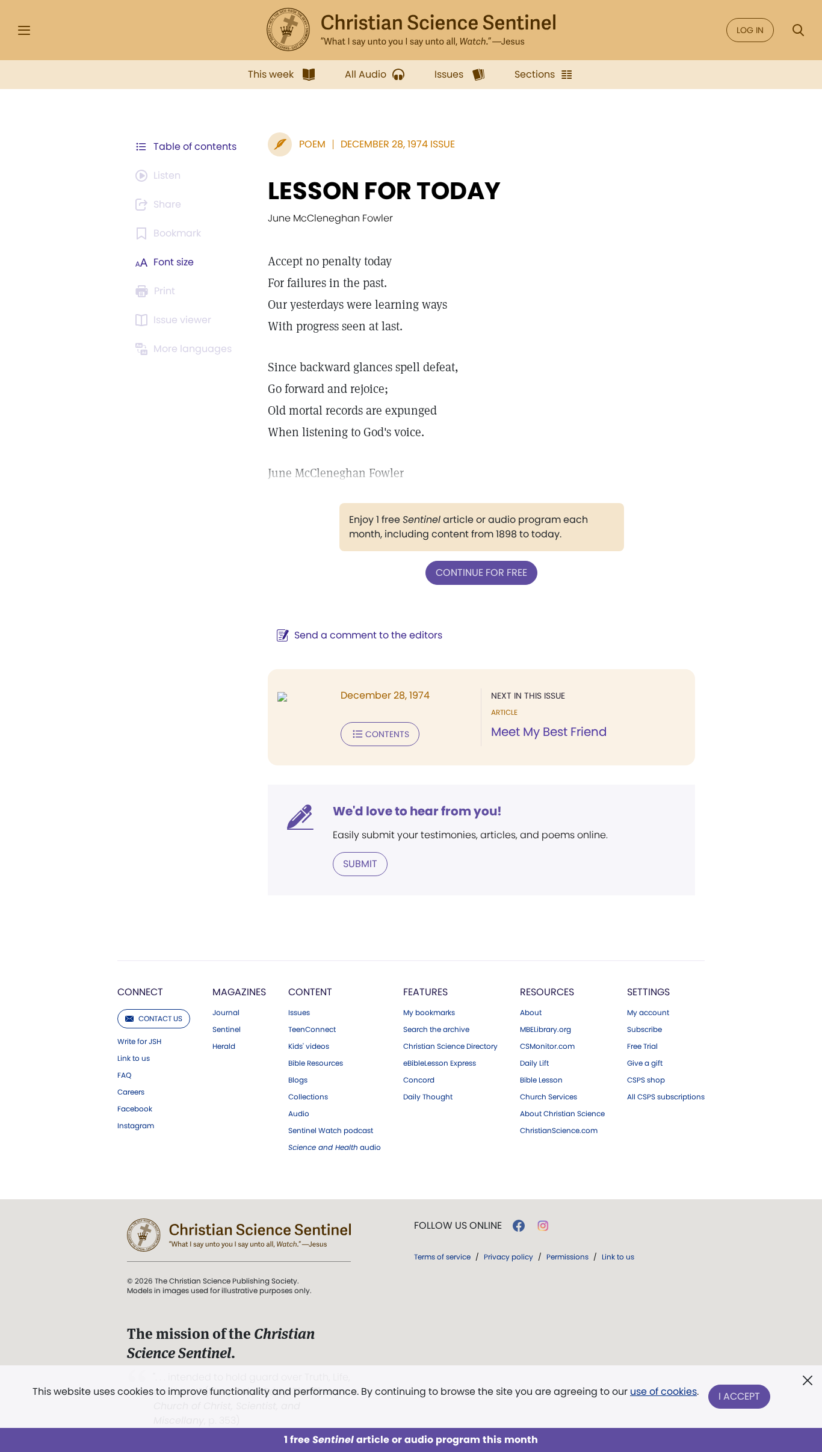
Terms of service (442, 1257)
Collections (308, 1097)
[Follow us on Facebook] (518, 1226)
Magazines (239, 992)
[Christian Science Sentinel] (411, 30)
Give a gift (645, 1063)
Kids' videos (308, 1046)
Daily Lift (534, 1063)
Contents (387, 734)
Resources (547, 992)
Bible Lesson (541, 1080)
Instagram (135, 1125)
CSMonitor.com (547, 1046)
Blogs (297, 1080)
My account (648, 1012)
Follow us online (458, 1226)
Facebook (134, 1109)
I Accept (739, 1396)
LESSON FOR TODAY (384, 191)
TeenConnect (312, 1029)
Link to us (133, 1058)
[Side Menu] (24, 30)
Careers (130, 1092)
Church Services (548, 1097)
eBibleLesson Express (439, 1063)
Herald (223, 1046)
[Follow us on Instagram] (543, 1226)
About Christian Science (562, 1113)
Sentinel (226, 1029)
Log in (750, 30)
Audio (298, 1113)
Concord (418, 1080)
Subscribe (644, 1029)
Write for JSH (139, 1041)
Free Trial (642, 1046)
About (531, 1012)
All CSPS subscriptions (666, 1097)
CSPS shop (646, 1080)
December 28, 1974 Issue (398, 144)
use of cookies (663, 1391)
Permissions (567, 1257)
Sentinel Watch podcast (330, 1130)
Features (425, 992)
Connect (140, 992)
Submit (360, 864)
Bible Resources (315, 1063)
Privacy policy (508, 1257)
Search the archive (436, 1029)
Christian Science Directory (450, 1046)
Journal (225, 1012)
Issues (299, 1012)
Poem (312, 144)
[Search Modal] (797, 30)
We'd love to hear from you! (417, 811)
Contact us (160, 1018)
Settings (648, 992)
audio (334, 1147)
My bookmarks (429, 1012)
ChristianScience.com (559, 1130)
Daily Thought (428, 1097)
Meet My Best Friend (549, 731)
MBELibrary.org (545, 1029)
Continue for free (481, 572)
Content (310, 992)
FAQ (124, 1075)
